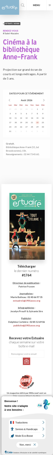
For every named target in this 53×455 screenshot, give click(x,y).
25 (16, 127)
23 (43, 122)
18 (16, 122)
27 (10, 109)
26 (21, 127)
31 (32, 109)
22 (37, 122)
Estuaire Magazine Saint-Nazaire (9, 7)
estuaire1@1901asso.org (26, 300)
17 (10, 122)
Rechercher (22, 5)
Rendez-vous (10, 31)
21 (32, 122)
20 (26, 122)
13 (26, 118)
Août (23, 100)
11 (16, 118)
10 (10, 118)
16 (43, 118)
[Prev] (9, 100)
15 (37, 118)
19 (21, 122)
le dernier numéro (26, 270)
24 (10, 127)
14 (32, 118)
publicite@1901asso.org (26, 325)
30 (26, 109)
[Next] (43, 100)
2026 (29, 100)
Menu (36, 5)
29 (21, 109)
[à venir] (50, 5)
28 (16, 109)
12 (21, 118)
